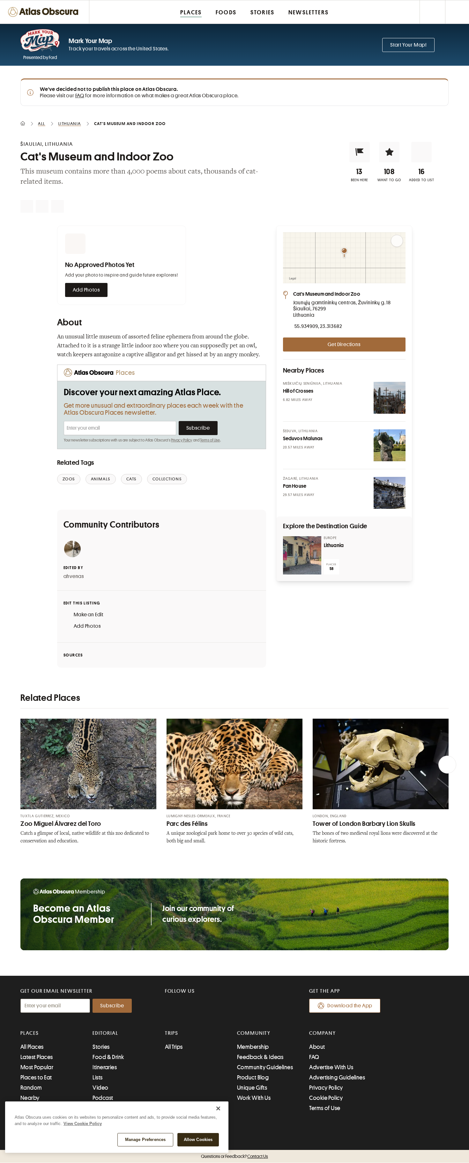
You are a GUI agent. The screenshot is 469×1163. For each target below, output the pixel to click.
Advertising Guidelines (337, 1077)
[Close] (218, 1108)
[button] (359, 152)
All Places (32, 1046)
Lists (97, 1077)
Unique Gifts (252, 1087)
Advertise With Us (331, 1067)
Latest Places (36, 1057)
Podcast (103, 1097)
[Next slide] (447, 765)
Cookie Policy (326, 1097)
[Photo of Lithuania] (302, 555)
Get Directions (344, 344)
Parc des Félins (187, 823)
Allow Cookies (198, 1139)
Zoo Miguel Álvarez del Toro (60, 823)
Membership (253, 1046)
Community (254, 1033)
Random (31, 1087)
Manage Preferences (145, 1139)
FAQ (79, 95)
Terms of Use (210, 440)
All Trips (174, 1046)
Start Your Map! (408, 45)
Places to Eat (36, 1077)
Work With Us (254, 1097)
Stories (101, 1046)
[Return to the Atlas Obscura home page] (44, 12)
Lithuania (334, 545)
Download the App (349, 1005)
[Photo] (390, 398)
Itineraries (105, 1067)
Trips (172, 1033)
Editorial (105, 1033)
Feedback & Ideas (260, 1057)
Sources (73, 655)
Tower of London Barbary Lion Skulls (364, 823)
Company (322, 1033)
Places (29, 1033)
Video (100, 1087)
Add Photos (86, 290)
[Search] (457, 12)
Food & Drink (108, 1057)
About (317, 1046)
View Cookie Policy (82, 1123)
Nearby (30, 1097)
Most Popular (36, 1067)
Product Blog (253, 1077)
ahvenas (73, 576)
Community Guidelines (265, 1067)
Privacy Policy (181, 440)
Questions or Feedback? (234, 1156)
